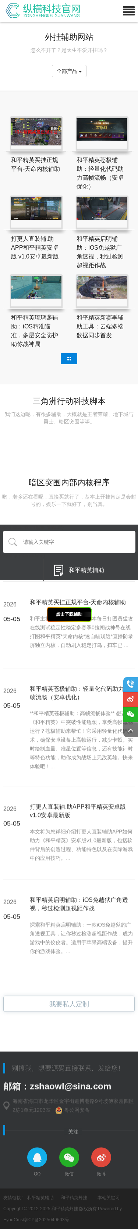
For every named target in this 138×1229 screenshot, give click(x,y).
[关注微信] (130, 714)
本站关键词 (109, 1197)
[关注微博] (130, 699)
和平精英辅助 (86, 567)
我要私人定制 (69, 1003)
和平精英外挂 (74, 1197)
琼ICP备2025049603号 (46, 1219)
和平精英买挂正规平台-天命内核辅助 (78, 598)
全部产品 (68, 71)
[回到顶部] (130, 729)
